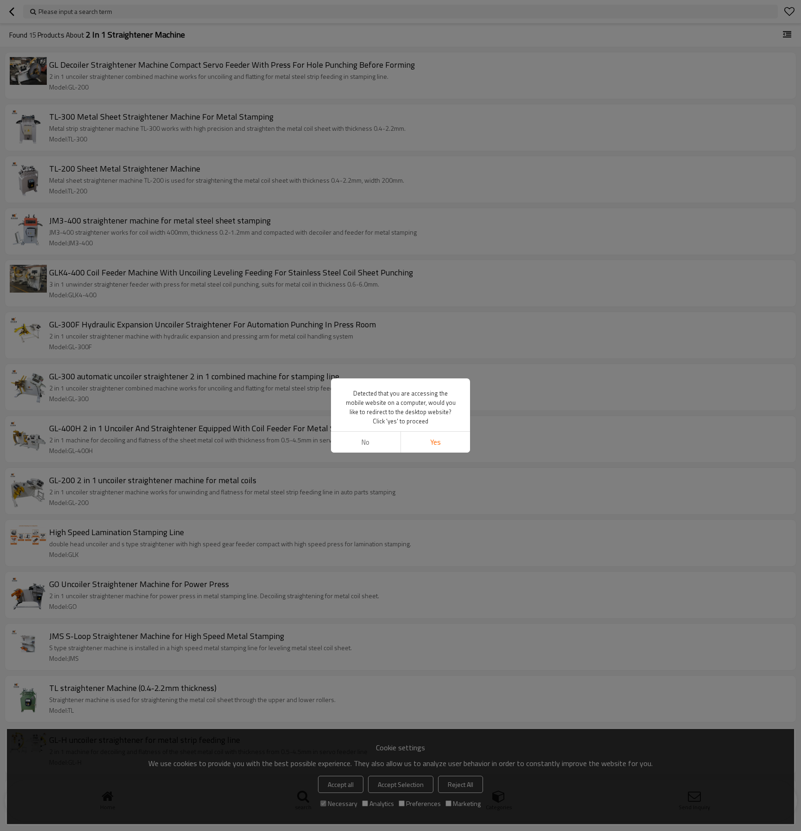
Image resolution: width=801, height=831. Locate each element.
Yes (435, 442)
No (365, 442)
